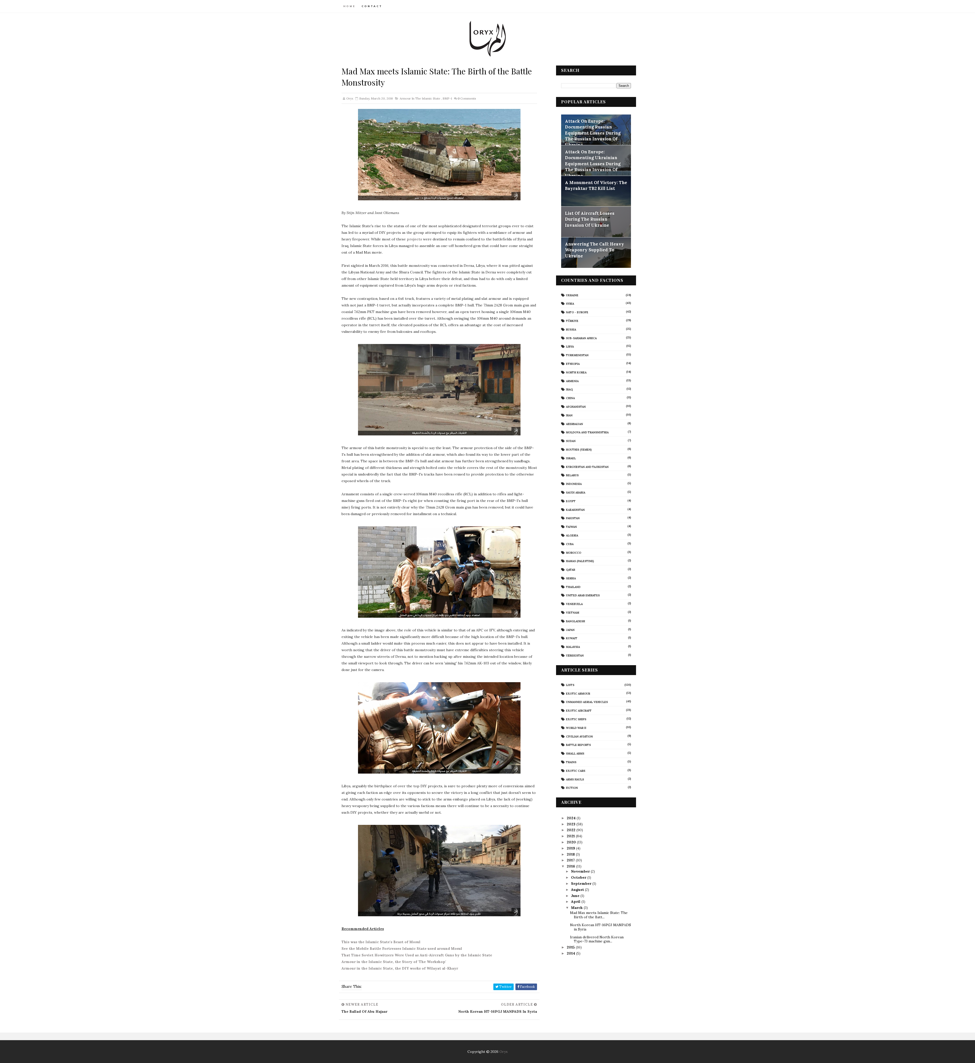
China (570, 398)
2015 (571, 947)
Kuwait (571, 638)
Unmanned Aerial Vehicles (587, 702)
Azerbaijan (574, 424)
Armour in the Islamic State (420, 98)
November (581, 871)
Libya (570, 346)
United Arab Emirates (583, 595)
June (575, 895)
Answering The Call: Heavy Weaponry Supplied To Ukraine (594, 250)
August (578, 889)
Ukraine (572, 295)
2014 (571, 953)
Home (349, 6)
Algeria (572, 535)
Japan (570, 630)
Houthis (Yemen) (579, 449)
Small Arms (575, 753)
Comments (467, 98)
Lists (570, 685)
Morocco (573, 552)
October (579, 877)
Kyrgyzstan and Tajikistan (587, 467)
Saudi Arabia (575, 492)
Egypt (571, 501)
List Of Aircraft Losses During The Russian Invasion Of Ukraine (589, 219)
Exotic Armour (578, 693)
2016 (571, 866)
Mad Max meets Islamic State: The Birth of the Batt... (599, 914)
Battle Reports (578, 745)
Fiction (572, 788)
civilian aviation (579, 736)
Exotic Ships (576, 719)
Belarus (572, 475)
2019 (571, 848)
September (581, 883)
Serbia (571, 578)
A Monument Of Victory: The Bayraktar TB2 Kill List (596, 185)
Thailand (573, 587)
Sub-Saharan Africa (581, 338)
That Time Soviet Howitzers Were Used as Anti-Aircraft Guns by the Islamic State (417, 955)
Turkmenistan (577, 355)
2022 (571, 830)
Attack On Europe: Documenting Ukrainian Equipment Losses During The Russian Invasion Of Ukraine (593, 163)
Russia (571, 329)
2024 (572, 818)
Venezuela (574, 604)
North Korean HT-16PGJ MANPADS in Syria (600, 927)
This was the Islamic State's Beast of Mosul (381, 942)
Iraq (569, 389)
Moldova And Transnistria (587, 432)
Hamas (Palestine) (580, 561)
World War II (576, 728)
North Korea (576, 372)
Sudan (571, 441)
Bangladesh (575, 621)
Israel (571, 458)
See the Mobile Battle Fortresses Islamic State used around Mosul (402, 948)
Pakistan (573, 518)
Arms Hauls (575, 779)
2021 (571, 836)
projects (414, 239)
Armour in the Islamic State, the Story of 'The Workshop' (394, 961)
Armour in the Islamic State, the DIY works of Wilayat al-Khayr (400, 968)
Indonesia (574, 484)
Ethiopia (573, 364)
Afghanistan (576, 406)
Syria (570, 303)
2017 (571, 860)
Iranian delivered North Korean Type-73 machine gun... (597, 939)
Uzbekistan (575, 655)
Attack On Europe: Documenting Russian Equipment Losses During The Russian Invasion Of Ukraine (593, 133)
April (576, 901)
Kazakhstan (575, 510)
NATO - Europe (577, 312)
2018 (571, 854)
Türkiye (572, 321)
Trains (571, 762)
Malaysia (573, 647)
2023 (571, 824)
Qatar (570, 569)
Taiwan (571, 527)
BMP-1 (447, 98)
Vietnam (572, 612)
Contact (372, 6)
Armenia (572, 381)
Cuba (570, 544)
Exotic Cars (575, 771)
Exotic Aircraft (579, 710)
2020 (572, 842)
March (577, 907)
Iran (569, 415)
